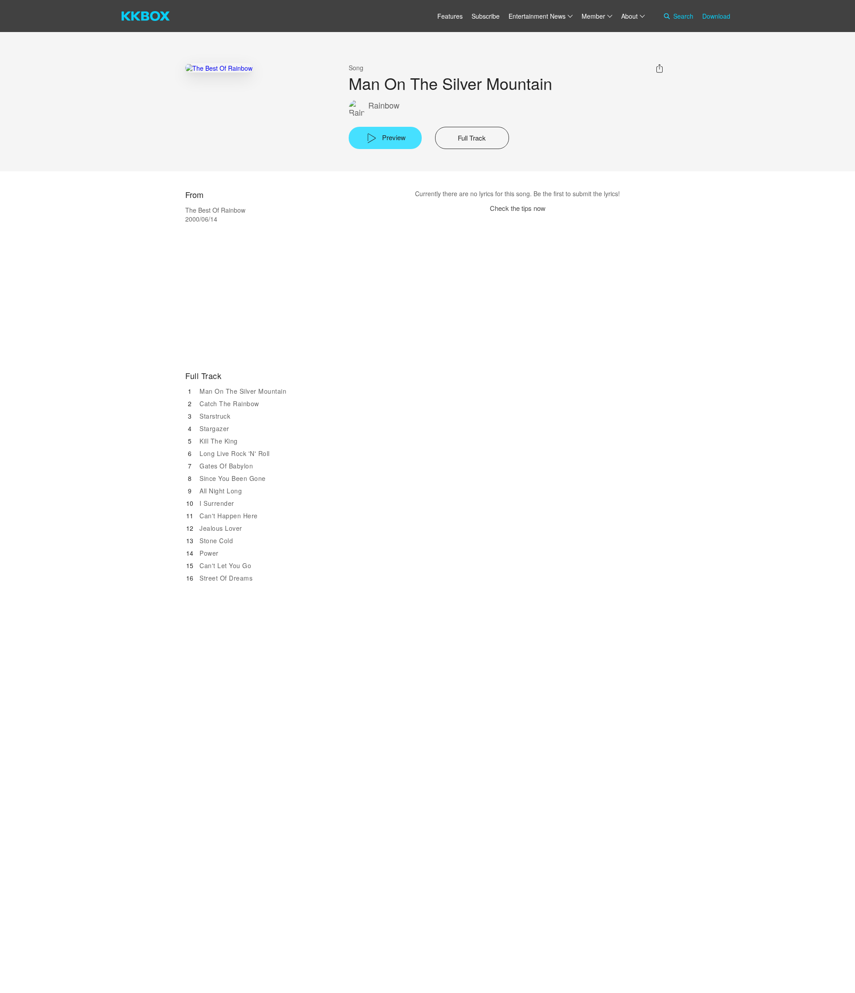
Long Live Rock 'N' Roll (235, 453)
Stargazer (214, 428)
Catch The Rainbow (229, 403)
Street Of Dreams (226, 577)
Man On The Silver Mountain (243, 391)
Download (716, 16)
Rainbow (383, 105)
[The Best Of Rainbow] (218, 68)
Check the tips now (518, 208)
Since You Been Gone (233, 478)
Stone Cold (216, 540)
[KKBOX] (145, 16)
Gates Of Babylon (226, 465)
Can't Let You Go (225, 565)
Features (450, 16)
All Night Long (221, 490)
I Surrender (217, 503)
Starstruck (215, 416)
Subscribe (486, 16)
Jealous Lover (221, 528)
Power (209, 553)
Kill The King (219, 440)
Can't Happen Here (229, 515)
